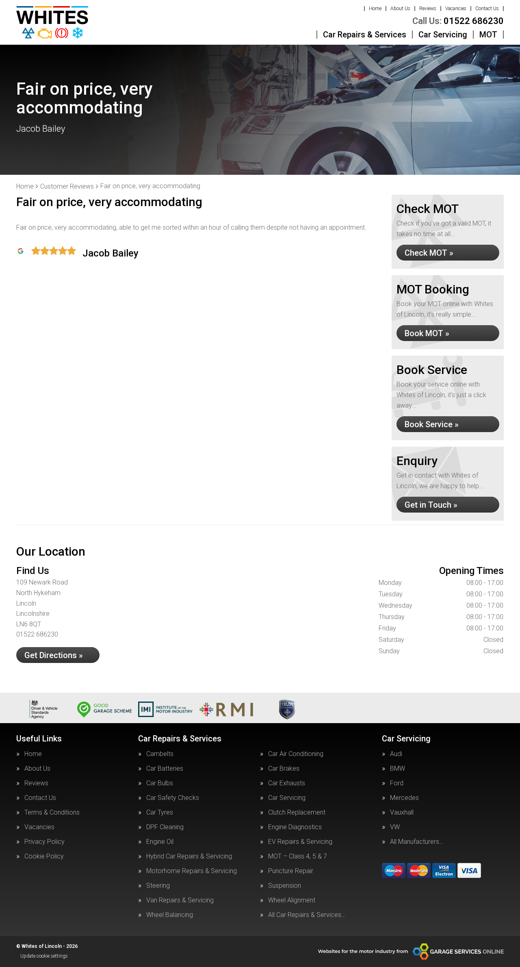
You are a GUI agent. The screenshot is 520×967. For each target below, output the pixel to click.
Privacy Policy (44, 842)
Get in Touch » (431, 505)
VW (395, 827)
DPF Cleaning (165, 827)
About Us (400, 8)
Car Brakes (283, 768)
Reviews (427, 8)
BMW (397, 768)
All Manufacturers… (416, 842)
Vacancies (455, 8)
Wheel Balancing (169, 915)
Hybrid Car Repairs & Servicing (189, 856)
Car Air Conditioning (295, 754)
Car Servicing (442, 34)
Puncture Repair (290, 871)
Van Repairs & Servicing (180, 900)
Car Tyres (159, 812)
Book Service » (432, 424)
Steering (158, 885)
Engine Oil (159, 842)
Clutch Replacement (296, 812)
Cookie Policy (44, 856)
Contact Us (487, 8)
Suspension (284, 885)
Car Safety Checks (172, 798)
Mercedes (404, 798)
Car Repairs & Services (364, 34)
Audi (396, 754)
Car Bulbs (159, 783)
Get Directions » (53, 655)
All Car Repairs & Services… (306, 915)
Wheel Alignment (291, 900)
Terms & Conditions (52, 812)
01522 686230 (458, 21)
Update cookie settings (44, 956)
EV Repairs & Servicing (300, 842)
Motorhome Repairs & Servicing (191, 871)
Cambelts (159, 754)
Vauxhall (402, 812)
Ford (396, 783)
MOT (488, 34)
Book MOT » (427, 333)
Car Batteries (164, 768)
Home (375, 8)
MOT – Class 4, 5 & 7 (297, 856)
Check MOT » (429, 253)
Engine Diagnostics (295, 827)
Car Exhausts (286, 783)
